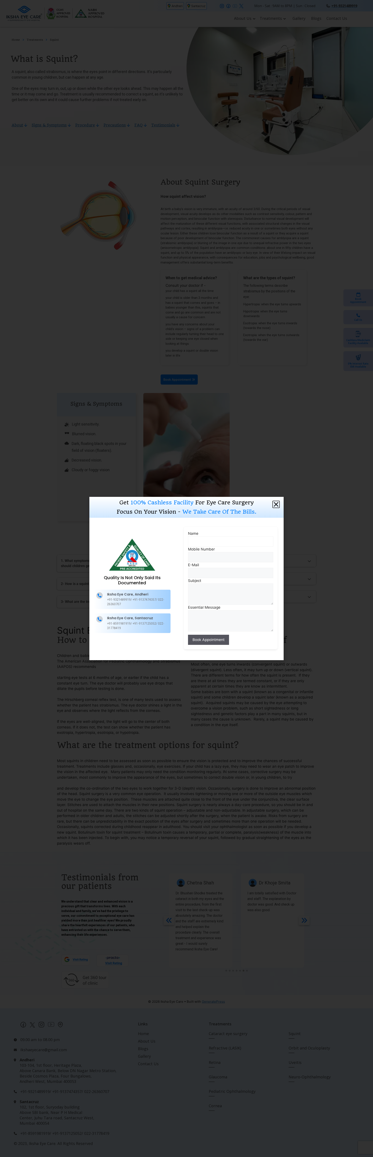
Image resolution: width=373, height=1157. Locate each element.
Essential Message (204, 607)
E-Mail (193, 565)
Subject (194, 580)
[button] (276, 504)
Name (193, 533)
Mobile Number (201, 549)
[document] (186, 578)
